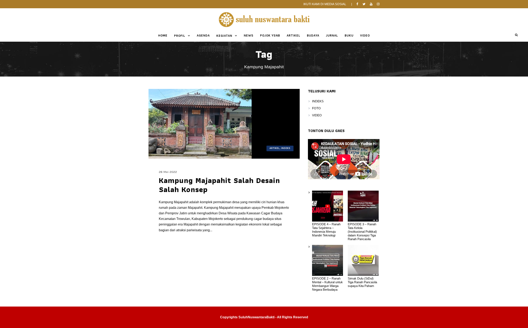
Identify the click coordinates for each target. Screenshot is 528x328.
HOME (162, 35)
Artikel (274, 148)
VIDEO (365, 35)
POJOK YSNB (270, 35)
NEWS (248, 35)
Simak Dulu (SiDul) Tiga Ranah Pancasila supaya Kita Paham (362, 282)
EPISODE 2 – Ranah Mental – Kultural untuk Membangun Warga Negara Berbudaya (327, 284)
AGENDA (203, 35)
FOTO (316, 108)
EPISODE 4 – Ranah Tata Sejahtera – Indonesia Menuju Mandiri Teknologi (326, 229)
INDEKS (318, 101)
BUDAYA (313, 35)
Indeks (285, 148)
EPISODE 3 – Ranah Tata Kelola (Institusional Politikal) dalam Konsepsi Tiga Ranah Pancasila (362, 231)
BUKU (349, 35)
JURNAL (332, 35)
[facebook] (357, 4)
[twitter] (364, 4)
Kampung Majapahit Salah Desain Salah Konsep (219, 185)
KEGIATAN (224, 36)
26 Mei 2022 (168, 172)
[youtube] (371, 4)
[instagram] (378, 4)
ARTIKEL (293, 35)
